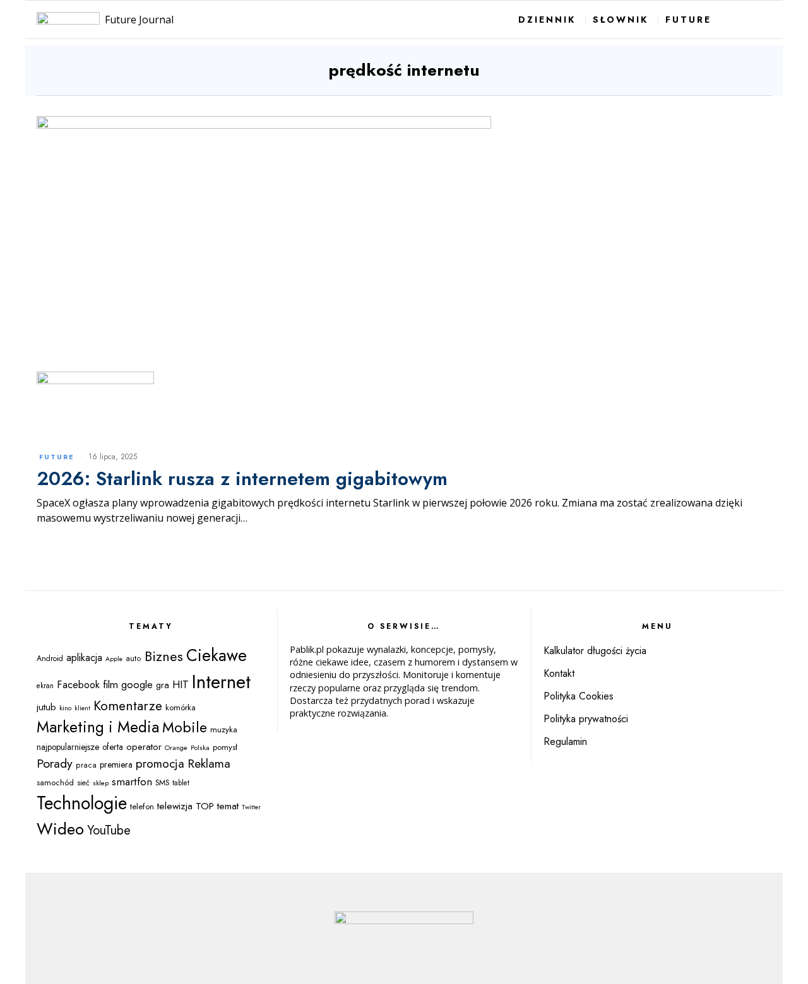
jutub (46, 707)
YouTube (109, 830)
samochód (55, 782)
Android (50, 658)
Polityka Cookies (579, 696)
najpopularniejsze (68, 747)
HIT (180, 684)
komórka (180, 707)
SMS (162, 782)
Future (56, 457)
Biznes (164, 656)
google (137, 684)
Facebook (78, 684)
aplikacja (84, 657)
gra (162, 685)
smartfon (132, 781)
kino (65, 708)
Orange (176, 747)
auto (133, 658)
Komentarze (127, 705)
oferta (112, 747)
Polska (200, 747)
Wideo (60, 829)
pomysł (225, 747)
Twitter (251, 807)
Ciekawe (216, 655)
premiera (116, 764)
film (110, 684)
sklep (101, 783)
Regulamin (565, 741)
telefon (142, 806)
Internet (221, 682)
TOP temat (217, 806)
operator (144, 747)
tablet (180, 783)
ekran (45, 686)
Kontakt (559, 673)
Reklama (208, 763)
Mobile (184, 727)
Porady (55, 763)
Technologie (82, 803)
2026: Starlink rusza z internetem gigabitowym (242, 478)
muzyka (223, 729)
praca (86, 765)
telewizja (175, 806)
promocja (160, 763)
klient (82, 708)
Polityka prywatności (586, 719)
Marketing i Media (98, 727)
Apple (113, 659)
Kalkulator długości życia (595, 650)
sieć (83, 782)
